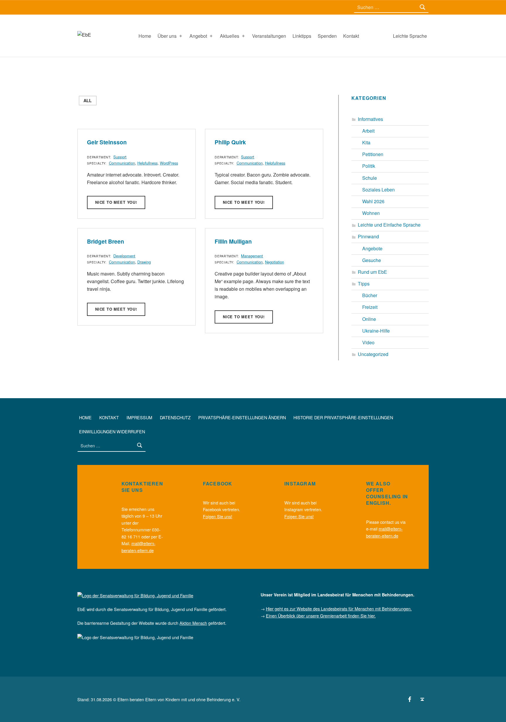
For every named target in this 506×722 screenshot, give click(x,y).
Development (124, 256)
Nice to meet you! (116, 202)
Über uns (167, 35)
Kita (366, 142)
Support (119, 157)
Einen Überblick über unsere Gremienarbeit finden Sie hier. (321, 615)
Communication (122, 163)
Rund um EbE (372, 271)
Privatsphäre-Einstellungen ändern (242, 417)
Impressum (139, 417)
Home (145, 35)
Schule (369, 177)
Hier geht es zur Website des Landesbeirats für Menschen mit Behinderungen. (339, 608)
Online (369, 319)
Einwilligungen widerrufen (112, 431)
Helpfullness (147, 163)
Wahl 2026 (373, 201)
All (87, 100)
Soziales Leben (378, 189)
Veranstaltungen (269, 35)
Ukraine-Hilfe (376, 330)
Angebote (372, 248)
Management (252, 256)
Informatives (370, 119)
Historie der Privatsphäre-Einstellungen (343, 417)
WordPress (169, 163)
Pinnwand (368, 236)
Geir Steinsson (107, 142)
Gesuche (371, 260)
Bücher (369, 295)
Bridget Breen (105, 241)
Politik (368, 165)
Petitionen (372, 154)
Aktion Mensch (193, 623)
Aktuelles (229, 35)
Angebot (198, 35)
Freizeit (369, 307)
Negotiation (274, 262)
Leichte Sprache (410, 35)
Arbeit (368, 130)
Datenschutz (175, 417)
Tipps (364, 283)
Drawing (144, 262)
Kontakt (351, 35)
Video (368, 342)
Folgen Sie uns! (217, 516)
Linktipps (302, 35)
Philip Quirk (230, 142)
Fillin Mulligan (233, 241)
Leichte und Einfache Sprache (389, 224)
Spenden (327, 35)
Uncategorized (373, 354)
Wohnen (371, 213)
